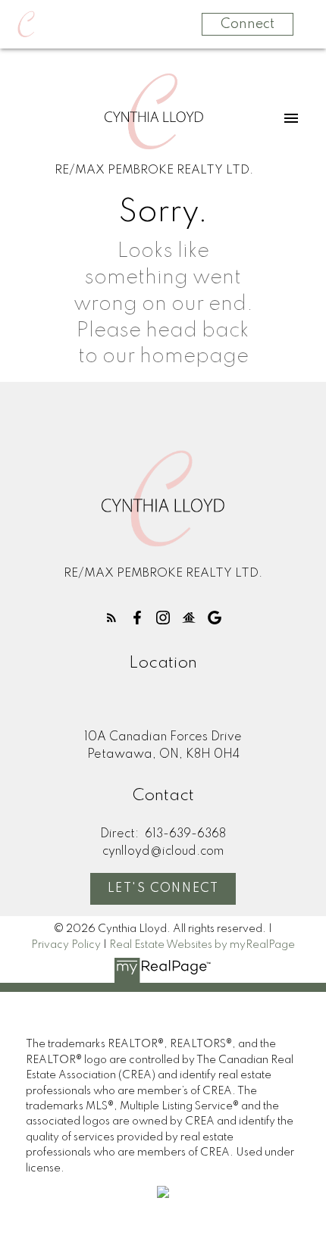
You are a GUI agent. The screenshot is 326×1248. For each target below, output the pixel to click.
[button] (111, 617)
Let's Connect (163, 889)
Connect (247, 24)
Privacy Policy (66, 945)
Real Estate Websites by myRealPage (202, 945)
